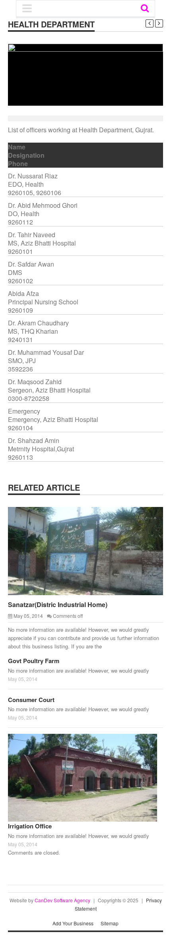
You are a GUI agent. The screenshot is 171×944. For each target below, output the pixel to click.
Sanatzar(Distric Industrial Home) (57, 604)
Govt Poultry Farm (33, 660)
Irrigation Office (30, 826)
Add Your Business (72, 923)
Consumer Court (31, 699)
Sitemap (110, 923)
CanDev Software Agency (62, 900)
